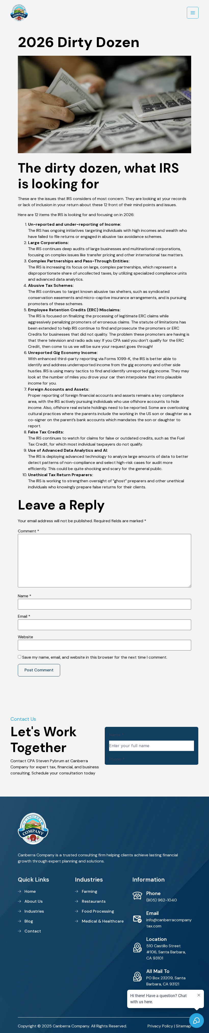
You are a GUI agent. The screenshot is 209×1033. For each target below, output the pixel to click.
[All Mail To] (137, 977)
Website (25, 637)
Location (156, 939)
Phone (153, 893)
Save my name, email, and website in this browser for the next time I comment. (94, 657)
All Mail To (157, 971)
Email (24, 616)
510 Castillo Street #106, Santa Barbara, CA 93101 (166, 952)
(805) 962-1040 (161, 900)
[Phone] (137, 896)
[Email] (137, 919)
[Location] (137, 948)
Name (24, 596)
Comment (28, 531)
